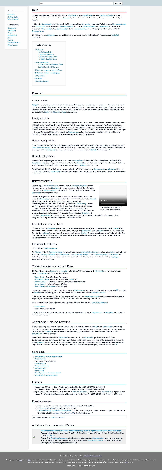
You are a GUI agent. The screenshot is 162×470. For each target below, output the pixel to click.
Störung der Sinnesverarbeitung (46, 375)
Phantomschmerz (98, 292)
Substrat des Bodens (80, 254)
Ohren (42, 286)
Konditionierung (40, 363)
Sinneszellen (107, 326)
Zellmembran (40, 26)
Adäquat (35, 105)
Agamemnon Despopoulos (61, 410)
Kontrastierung (99, 169)
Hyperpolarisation (89, 26)
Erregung (47, 331)
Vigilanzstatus (55, 171)
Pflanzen (38, 252)
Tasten (37, 277)
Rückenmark (86, 230)
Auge (64, 112)
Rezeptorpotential (66, 26)
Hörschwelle (99, 271)
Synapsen (85, 213)
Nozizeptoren (79, 290)
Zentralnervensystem (79, 185)
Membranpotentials (119, 24)
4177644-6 (59, 417)
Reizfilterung (81, 203)
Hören (37, 286)
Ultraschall (109, 312)
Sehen (37, 284)
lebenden (66, 18)
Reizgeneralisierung (42, 366)
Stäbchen (56, 112)
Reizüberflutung (40, 368)
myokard (40, 342)
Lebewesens (50, 35)
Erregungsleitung (38, 31)
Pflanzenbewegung (50, 248)
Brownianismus (40, 359)
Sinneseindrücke (52, 185)
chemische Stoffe (101, 254)
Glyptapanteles (97, 438)
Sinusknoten (88, 337)
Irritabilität (115, 35)
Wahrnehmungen (50, 190)
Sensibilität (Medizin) (99, 302)
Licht (112, 252)
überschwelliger (62, 29)
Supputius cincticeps (95, 440)
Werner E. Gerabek (80, 391)
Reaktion (93, 199)
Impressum (71, 466)
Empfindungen (73, 132)
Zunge (46, 279)
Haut (42, 277)
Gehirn (100, 230)
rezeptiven (79, 160)
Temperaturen (64, 254)
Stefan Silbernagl (45, 410)
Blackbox (55, 188)
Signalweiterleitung (55, 252)
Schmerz (37, 292)
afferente (93, 150)
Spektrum (53, 271)
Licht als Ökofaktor (48, 254)
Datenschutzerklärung (86, 466)
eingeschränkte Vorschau (63, 413)
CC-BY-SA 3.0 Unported (92, 456)
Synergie (115, 257)
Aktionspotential (80, 29)
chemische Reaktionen (89, 252)
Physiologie (72, 15)
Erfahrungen (36, 192)
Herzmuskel (63, 337)
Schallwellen (51, 286)
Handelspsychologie (92, 296)
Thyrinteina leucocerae (59, 438)
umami (71, 279)
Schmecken (39, 279)
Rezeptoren (51, 228)
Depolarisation (104, 26)
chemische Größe (106, 15)
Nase (43, 281)
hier (21, 460)
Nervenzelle (46, 29)
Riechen (38, 281)
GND (53, 417)
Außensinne (42, 273)
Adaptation (111, 169)
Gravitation (114, 254)
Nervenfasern (37, 333)
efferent (46, 233)
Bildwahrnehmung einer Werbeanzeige (48, 356)
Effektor (84, 233)
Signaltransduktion (38, 163)
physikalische (87, 15)
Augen (42, 284)
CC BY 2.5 (51, 435)
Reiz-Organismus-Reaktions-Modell (48, 373)
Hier (29, 460)
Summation (51, 150)
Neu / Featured (13, 19)
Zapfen (46, 112)
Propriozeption (40, 306)
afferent (116, 228)
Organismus (44, 199)
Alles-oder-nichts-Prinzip (41, 147)
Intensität (64, 271)
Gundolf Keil (106, 391)
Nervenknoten (46, 215)
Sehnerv (83, 165)
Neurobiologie (46, 24)
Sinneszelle (86, 24)
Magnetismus (97, 312)
